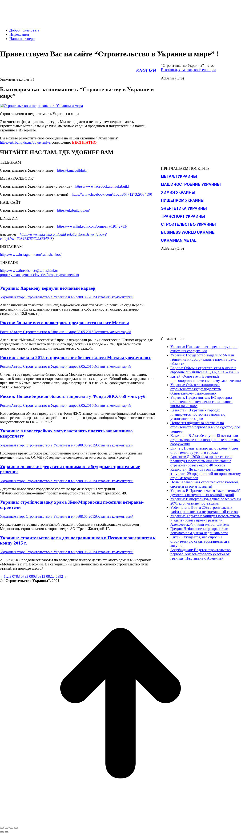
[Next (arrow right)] (6, 832)
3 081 (39, 576)
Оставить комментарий (114, 297)
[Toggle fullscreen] (11, 828)
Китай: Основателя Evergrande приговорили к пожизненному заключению (205, 378)
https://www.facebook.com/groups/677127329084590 (112, 194)
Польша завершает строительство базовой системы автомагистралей (204, 484)
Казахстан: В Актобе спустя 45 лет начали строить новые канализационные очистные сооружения (205, 440)
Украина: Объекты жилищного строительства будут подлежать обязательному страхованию (195, 389)
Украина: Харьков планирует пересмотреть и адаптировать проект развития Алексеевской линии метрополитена (205, 520)
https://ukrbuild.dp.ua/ (73, 210)
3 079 (22, 576)
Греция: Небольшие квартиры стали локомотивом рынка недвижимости (199, 531)
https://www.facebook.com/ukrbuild (102, 186)
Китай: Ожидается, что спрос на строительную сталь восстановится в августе (200, 541)
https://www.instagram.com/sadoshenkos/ (30, 255)
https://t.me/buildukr (72, 170)
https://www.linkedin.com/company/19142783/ (92, 226)
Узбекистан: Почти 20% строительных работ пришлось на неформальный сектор (204, 509)
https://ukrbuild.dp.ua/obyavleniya (25, 142)
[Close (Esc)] (2, 828)
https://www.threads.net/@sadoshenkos (29, 270)
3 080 (30, 576)
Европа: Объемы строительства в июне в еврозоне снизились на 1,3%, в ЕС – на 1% (204, 370)
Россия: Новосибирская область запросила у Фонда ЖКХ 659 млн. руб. (73, 396)
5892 (59, 576)
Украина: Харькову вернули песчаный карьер (47, 288)
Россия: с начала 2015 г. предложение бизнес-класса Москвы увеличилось (75, 357)
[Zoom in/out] (16, 828)
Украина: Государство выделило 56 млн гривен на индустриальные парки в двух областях (203, 359)
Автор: (46, 297)
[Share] (6, 828)
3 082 (47, 576)
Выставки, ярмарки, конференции (188, 70)
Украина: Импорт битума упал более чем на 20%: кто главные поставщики (205, 501)
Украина (7, 297)
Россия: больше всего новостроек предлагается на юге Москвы (64, 322)
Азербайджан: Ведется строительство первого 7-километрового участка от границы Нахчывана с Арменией (200, 554)
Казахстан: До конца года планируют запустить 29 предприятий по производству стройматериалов (205, 473)
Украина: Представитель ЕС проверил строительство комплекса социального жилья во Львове (201, 401)
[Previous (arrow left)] (2, 832)
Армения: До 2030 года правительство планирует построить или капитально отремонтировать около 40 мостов (201, 461)
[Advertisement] (85, 10)
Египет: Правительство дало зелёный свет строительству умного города (204, 450)
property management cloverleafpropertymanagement (39, 275)
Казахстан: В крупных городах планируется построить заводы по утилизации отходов (197, 414)
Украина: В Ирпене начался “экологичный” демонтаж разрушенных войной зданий (205, 493)
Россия (5, 332)
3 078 (13, 576)
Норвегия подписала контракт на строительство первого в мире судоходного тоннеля (205, 427)
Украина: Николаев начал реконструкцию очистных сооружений (203, 349)
